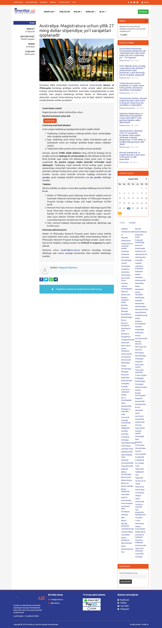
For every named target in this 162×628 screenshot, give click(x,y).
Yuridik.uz (145, 624)
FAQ (73, 2)
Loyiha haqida (18, 2)
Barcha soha (125, 60)
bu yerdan (95, 177)
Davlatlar (132, 223)
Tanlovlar (64, 12)
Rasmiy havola (50, 121)
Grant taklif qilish (31, 2)
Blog (102, 12)
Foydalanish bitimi (32, 616)
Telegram (124, 609)
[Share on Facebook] (41, 279)
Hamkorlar (43, 2)
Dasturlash (125, 162)
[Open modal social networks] (56, 279)
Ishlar (77, 12)
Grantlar (49, 12)
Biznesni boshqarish (128, 108)
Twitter (123, 603)
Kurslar (90, 12)
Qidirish (144, 12)
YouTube (124, 606)
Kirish (146, 2)
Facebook (124, 600)
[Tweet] (46, 279)
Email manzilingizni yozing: (128, 573)
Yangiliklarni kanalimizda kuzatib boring (78, 289)
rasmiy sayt (63, 253)
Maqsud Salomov (68, 267)
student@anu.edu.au (70, 250)
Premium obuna (64, 2)
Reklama (53, 2)
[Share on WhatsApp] (51, 279)
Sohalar (122, 223)
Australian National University (84, 85)
